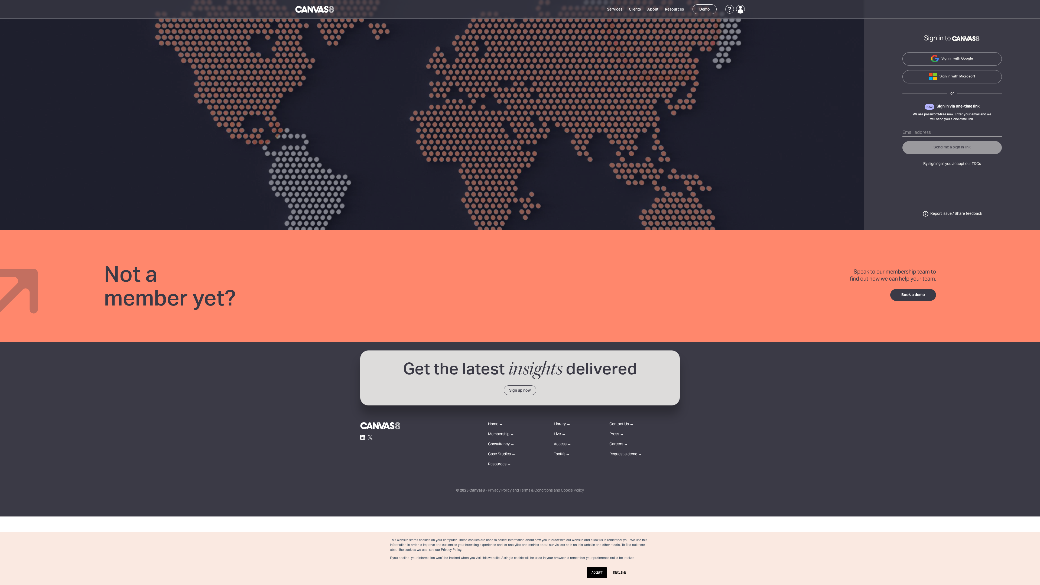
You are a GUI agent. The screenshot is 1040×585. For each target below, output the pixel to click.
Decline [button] (619, 572)
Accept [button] (597, 572)
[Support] (729, 9)
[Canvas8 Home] (315, 9)
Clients (635, 9)
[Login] (740, 9)
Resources (674, 9)
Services (614, 9)
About (652, 9)
